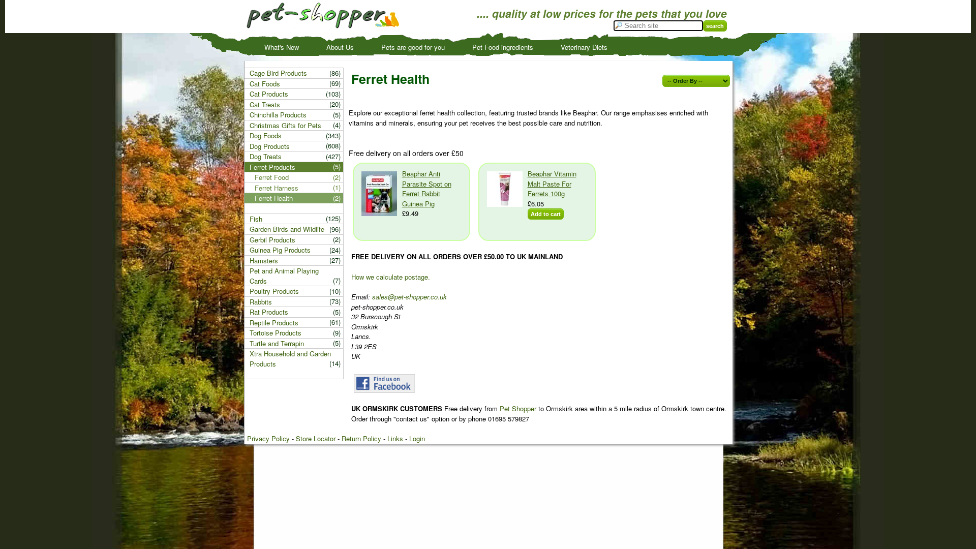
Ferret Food (272, 177)
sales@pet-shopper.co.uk (409, 296)
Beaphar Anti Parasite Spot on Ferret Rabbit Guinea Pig (426, 188)
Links (395, 438)
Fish (256, 219)
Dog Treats (266, 156)
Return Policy (361, 438)
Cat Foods (265, 83)
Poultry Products (274, 291)
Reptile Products (274, 322)
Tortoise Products (275, 333)
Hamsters (264, 260)
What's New (281, 47)
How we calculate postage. (390, 277)
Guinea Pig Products (280, 250)
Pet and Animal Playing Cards (284, 276)
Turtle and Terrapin (277, 343)
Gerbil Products (272, 240)
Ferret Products (272, 167)
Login (417, 438)
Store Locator (316, 438)
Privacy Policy (268, 438)
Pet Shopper (518, 408)
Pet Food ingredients (502, 47)
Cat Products (269, 94)
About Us (340, 47)
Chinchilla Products (278, 114)
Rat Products (269, 312)
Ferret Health (274, 198)
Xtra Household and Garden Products (290, 359)
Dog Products (270, 146)
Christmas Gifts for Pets (285, 125)
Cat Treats (265, 104)
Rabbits (261, 302)
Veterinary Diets (584, 47)
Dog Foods (266, 135)
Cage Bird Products (278, 73)
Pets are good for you (413, 47)
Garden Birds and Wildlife (287, 229)
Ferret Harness (276, 188)
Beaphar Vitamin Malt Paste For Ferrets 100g (552, 183)
